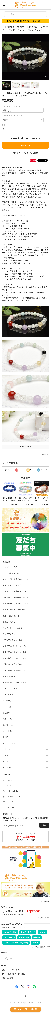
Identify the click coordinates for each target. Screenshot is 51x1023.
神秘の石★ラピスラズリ (13, 585)
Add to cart (26, 145)
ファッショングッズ (11, 695)
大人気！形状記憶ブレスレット (15, 579)
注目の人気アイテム (11, 573)
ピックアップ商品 (10, 567)
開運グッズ (7, 719)
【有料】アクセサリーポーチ (13, 106)
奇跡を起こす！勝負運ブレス (14, 591)
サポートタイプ (9, 749)
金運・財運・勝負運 (11, 616)
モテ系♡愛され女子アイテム (14, 683)
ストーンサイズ (9, 743)
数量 (3, 125)
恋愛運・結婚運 (9, 622)
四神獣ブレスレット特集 (13, 640)
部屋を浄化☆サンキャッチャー (15, 658)
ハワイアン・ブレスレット (13, 628)
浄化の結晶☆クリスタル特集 (14, 652)
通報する (45, 454)
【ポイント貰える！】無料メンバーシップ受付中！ (25, 21)
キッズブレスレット (11, 634)
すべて (7, 470)
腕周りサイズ (8, 768)
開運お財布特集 (9, 676)
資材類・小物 (8, 725)
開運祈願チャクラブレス (13, 664)
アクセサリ (7, 701)
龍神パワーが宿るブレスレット (15, 604)
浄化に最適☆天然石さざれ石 (14, 670)
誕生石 (5, 737)
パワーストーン (9, 707)
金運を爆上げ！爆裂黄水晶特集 (15, 598)
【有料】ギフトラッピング (12, 116)
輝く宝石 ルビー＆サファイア (15, 646)
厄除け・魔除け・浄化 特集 (14, 610)
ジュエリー (7, 713)
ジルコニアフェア (10, 689)
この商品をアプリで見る (25, 447)
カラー (5, 761)
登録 (44, 825)
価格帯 (5, 755)
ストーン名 (7, 731)
